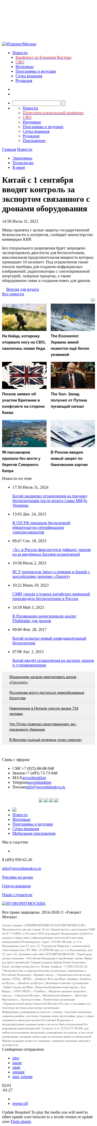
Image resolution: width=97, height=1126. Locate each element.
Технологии (23, 163)
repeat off (20, 1103)
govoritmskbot (34, 777)
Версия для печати (22, 289)
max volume (22, 1076)
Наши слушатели (17, 895)
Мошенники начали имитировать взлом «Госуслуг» (42, 679)
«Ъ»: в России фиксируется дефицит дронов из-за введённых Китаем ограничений (51, 551)
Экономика (22, 158)
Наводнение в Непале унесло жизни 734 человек (43, 711)
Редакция (24, 80)
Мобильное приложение (34, 833)
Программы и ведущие (36, 71)
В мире (18, 167)
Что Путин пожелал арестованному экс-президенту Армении (43, 726)
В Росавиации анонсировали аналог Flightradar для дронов (44, 618)
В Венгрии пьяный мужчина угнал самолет (45, 740)
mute (16, 1067)
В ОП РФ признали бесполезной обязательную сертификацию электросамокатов (41, 527)
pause (17, 1063)
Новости (20, 53)
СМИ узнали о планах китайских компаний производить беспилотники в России (51, 596)
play (15, 1058)
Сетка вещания (29, 76)
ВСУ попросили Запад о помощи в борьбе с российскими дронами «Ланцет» (51, 574)
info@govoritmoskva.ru (45, 787)
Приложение (34, 140)
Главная (9, 149)
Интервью (25, 66)
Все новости (13, 294)
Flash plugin (21, 1121)
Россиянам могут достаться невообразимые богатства (46, 695)
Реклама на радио (17, 877)
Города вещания (16, 886)
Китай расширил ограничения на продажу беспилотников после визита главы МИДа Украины (49, 500)
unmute (18, 1072)
